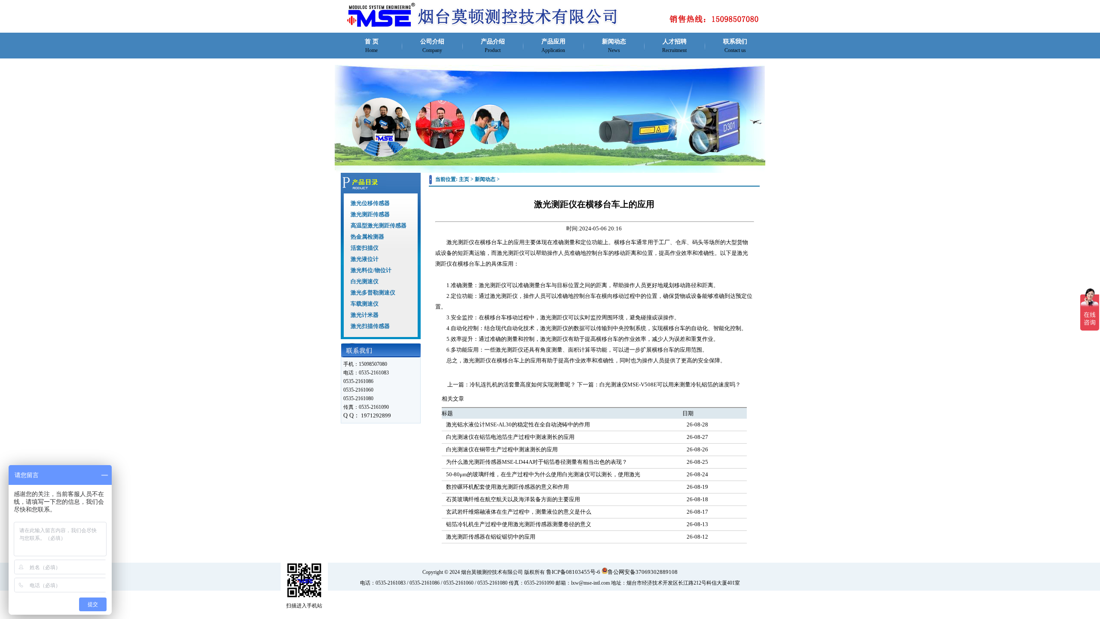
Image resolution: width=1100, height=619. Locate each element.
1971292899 (376, 415)
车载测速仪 (365, 303)
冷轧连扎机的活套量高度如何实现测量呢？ (523, 384)
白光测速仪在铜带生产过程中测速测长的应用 (502, 449)
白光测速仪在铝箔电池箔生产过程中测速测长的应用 (510, 437)
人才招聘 (674, 45)
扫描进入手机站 (304, 606)
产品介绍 (493, 45)
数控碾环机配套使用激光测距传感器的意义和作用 (507, 487)
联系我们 (735, 45)
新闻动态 (614, 45)
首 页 (372, 45)
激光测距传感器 (370, 214)
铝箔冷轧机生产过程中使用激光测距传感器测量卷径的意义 (518, 524)
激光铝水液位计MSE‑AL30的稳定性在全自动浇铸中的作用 (518, 424)
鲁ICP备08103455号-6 (573, 572)
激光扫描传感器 (370, 326)
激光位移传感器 (370, 203)
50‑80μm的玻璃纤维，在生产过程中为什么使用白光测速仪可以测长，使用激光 (543, 474)
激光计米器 (365, 315)
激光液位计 (365, 259)
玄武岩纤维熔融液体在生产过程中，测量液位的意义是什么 (518, 512)
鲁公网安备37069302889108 (643, 572)
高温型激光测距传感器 (378, 225)
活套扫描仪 (365, 248)
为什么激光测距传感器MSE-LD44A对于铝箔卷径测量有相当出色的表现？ (536, 462)
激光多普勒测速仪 (373, 292)
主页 (464, 179)
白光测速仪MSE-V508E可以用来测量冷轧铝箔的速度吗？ (670, 384)
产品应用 (553, 45)
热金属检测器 (367, 236)
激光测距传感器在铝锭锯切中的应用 (490, 536)
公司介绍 (432, 45)
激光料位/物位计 (371, 270)
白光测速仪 (365, 281)
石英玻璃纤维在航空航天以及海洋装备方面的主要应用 (513, 499)
